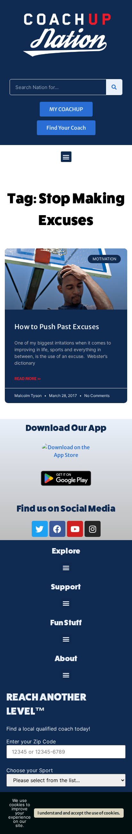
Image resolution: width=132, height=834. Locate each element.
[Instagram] (93, 529)
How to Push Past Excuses (56, 326)
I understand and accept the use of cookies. (78, 813)
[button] (66, 156)
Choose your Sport (29, 770)
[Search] (114, 87)
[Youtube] (75, 529)
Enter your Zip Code (31, 741)
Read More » (27, 378)
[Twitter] (40, 529)
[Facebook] (57, 529)
